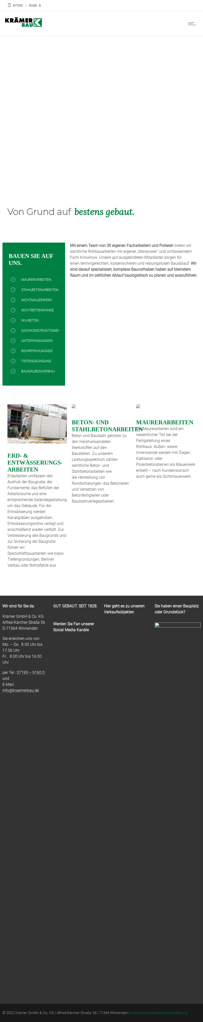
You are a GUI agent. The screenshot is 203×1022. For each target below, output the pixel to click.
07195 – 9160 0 (26, 5)
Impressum (140, 1013)
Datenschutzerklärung (169, 1013)
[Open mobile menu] (193, 24)
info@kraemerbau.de (20, 690)
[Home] (23, 26)
